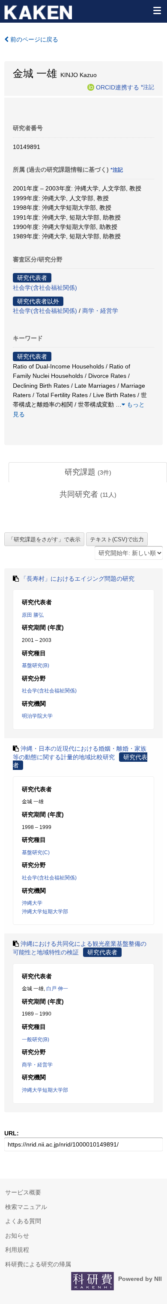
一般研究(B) (35, 1040)
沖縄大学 (32, 903)
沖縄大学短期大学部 (45, 912)
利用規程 (17, 1249)
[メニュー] (157, 10)
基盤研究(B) (35, 665)
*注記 (147, 87)
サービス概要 (23, 1192)
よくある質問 (23, 1221)
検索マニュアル (26, 1206)
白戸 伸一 (57, 989)
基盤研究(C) (36, 852)
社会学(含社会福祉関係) (45, 287)
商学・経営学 (100, 310)
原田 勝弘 (33, 615)
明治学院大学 (37, 716)
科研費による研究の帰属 (38, 1264)
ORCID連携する (117, 86)
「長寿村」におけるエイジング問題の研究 (77, 578)
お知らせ (17, 1235)
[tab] (88, 472)
